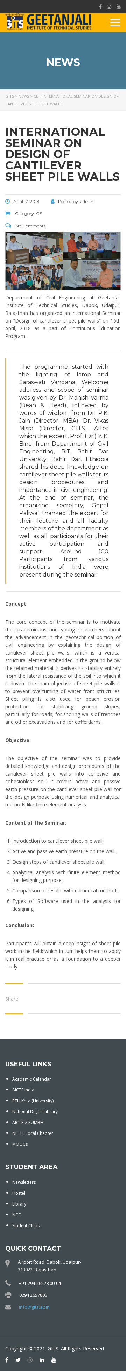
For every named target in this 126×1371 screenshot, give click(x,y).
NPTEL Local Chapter (32, 1133)
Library (19, 1204)
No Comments (30, 225)
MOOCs (20, 1144)
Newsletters (24, 1182)
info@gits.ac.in (34, 1307)
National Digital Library (35, 1112)
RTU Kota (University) (33, 1101)
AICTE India (23, 1090)
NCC (16, 1215)
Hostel (18, 1193)
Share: (12, 999)
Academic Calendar (31, 1079)
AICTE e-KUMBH (27, 1122)
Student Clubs (26, 1226)
